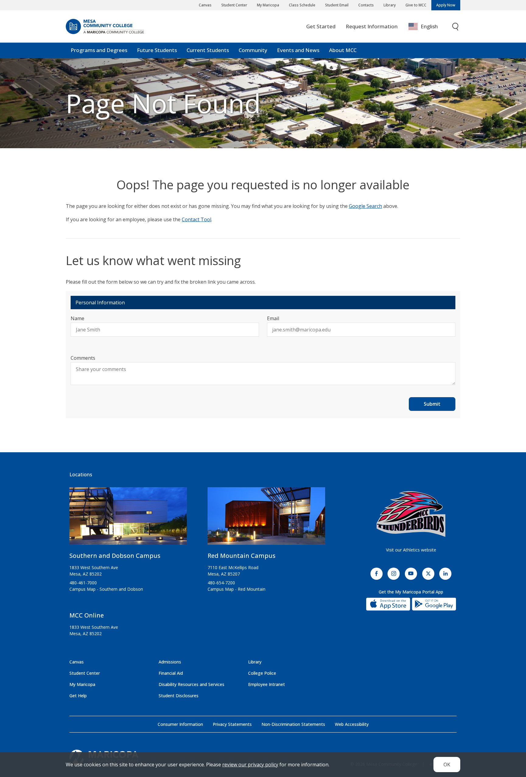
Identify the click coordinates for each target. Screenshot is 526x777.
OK (447, 764)
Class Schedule (302, 5)
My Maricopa (268, 5)
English (429, 26)
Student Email (337, 5)
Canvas (205, 5)
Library (390, 5)
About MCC (342, 50)
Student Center (234, 5)
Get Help (78, 695)
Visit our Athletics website (411, 550)
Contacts (366, 5)
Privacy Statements (232, 724)
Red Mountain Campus (241, 555)
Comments (83, 358)
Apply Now (445, 5)
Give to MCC (415, 5)
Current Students (208, 50)
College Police (262, 673)
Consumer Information (180, 724)
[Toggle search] (455, 27)
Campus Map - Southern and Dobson (106, 589)
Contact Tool (196, 219)
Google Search (365, 206)
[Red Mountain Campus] (266, 518)
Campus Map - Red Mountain (236, 589)
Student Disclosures (178, 695)
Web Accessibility (352, 724)
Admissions (170, 662)
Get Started (320, 26)
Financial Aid (171, 673)
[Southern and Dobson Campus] (128, 518)
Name (77, 318)
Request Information (372, 26)
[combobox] (427, 26)
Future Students (157, 50)
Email (273, 318)
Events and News (298, 50)
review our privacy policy (250, 764)
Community (253, 50)
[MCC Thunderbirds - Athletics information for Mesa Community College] (411, 514)
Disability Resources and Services (191, 684)
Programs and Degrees (99, 50)
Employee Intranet (266, 684)
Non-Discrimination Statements (293, 724)
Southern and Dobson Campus (114, 555)
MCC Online (86, 615)
